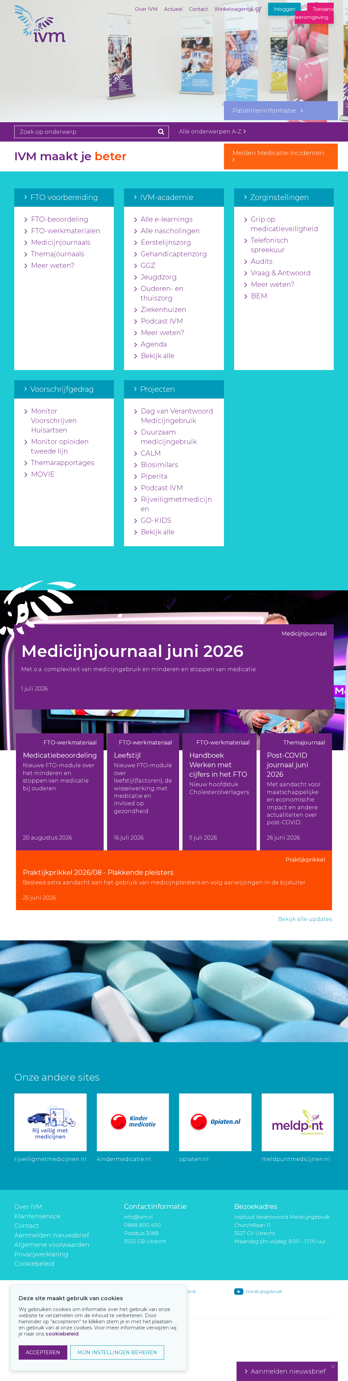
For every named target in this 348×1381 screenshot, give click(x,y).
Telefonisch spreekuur (269, 245)
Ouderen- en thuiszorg (162, 293)
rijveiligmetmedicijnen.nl (50, 1159)
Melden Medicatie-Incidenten (280, 153)
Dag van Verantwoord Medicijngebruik (177, 416)
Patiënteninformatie (266, 110)
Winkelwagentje (233, 9)
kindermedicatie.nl (124, 1159)
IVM (48, 39)
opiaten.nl (194, 1159)
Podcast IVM (162, 321)
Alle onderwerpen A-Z (211, 131)
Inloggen (284, 9)
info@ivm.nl (138, 1217)
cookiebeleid (62, 1334)
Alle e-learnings (167, 219)
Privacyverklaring (41, 1254)
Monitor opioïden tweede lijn (60, 446)
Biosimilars (159, 465)
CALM (151, 453)
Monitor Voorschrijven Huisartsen (54, 420)
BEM (259, 296)
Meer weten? (53, 265)
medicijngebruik (264, 1291)
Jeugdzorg (159, 277)
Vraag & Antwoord (281, 273)
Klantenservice (37, 1216)
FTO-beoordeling (59, 219)
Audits (262, 261)
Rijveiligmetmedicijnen (176, 504)
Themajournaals (57, 254)
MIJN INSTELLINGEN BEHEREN (117, 1352)
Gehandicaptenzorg (174, 254)
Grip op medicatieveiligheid (284, 224)
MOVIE (43, 474)
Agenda (154, 344)
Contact (198, 9)
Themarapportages (62, 463)
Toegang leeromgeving (314, 13)
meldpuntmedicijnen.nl (296, 1159)
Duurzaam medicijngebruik (169, 437)
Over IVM (146, 9)
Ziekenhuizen (163, 310)
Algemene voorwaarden (51, 1245)
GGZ (148, 265)
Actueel (173, 9)
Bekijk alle (157, 356)
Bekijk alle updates (305, 919)
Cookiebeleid (34, 1264)
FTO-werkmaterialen (65, 231)
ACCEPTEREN (43, 1352)
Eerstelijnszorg (166, 242)
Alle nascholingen (170, 231)
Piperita (154, 476)
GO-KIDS (156, 520)
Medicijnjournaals (60, 242)
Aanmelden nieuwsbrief (51, 1235)
